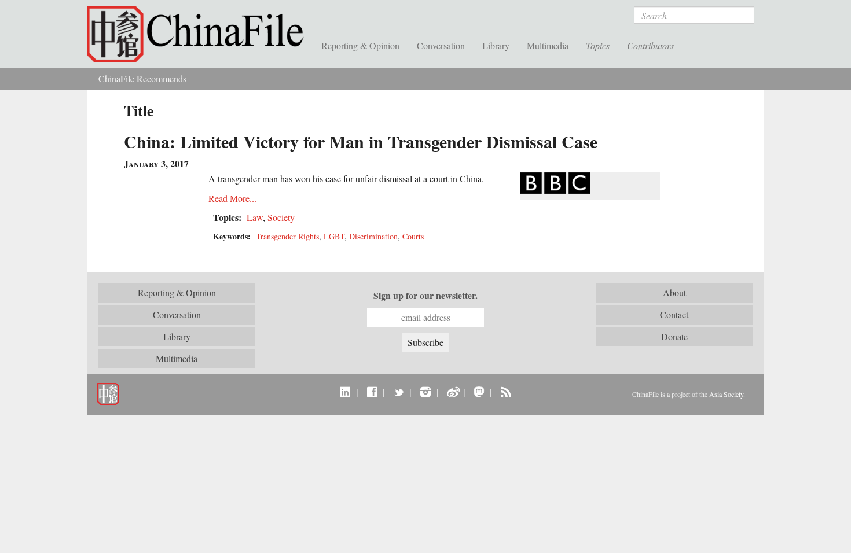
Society (281, 217)
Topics (598, 45)
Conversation (441, 45)
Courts (413, 236)
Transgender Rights (287, 236)
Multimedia (547, 45)
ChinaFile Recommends (142, 78)
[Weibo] (452, 392)
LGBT (334, 236)
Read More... (232, 198)
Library (495, 45)
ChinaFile (200, 35)
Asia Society (726, 394)
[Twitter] (398, 392)
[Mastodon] (479, 392)
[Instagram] (425, 392)
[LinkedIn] (345, 392)
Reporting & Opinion (360, 45)
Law (255, 217)
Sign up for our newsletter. (425, 295)
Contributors (650, 45)
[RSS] (505, 392)
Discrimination (373, 236)
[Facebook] (372, 392)
